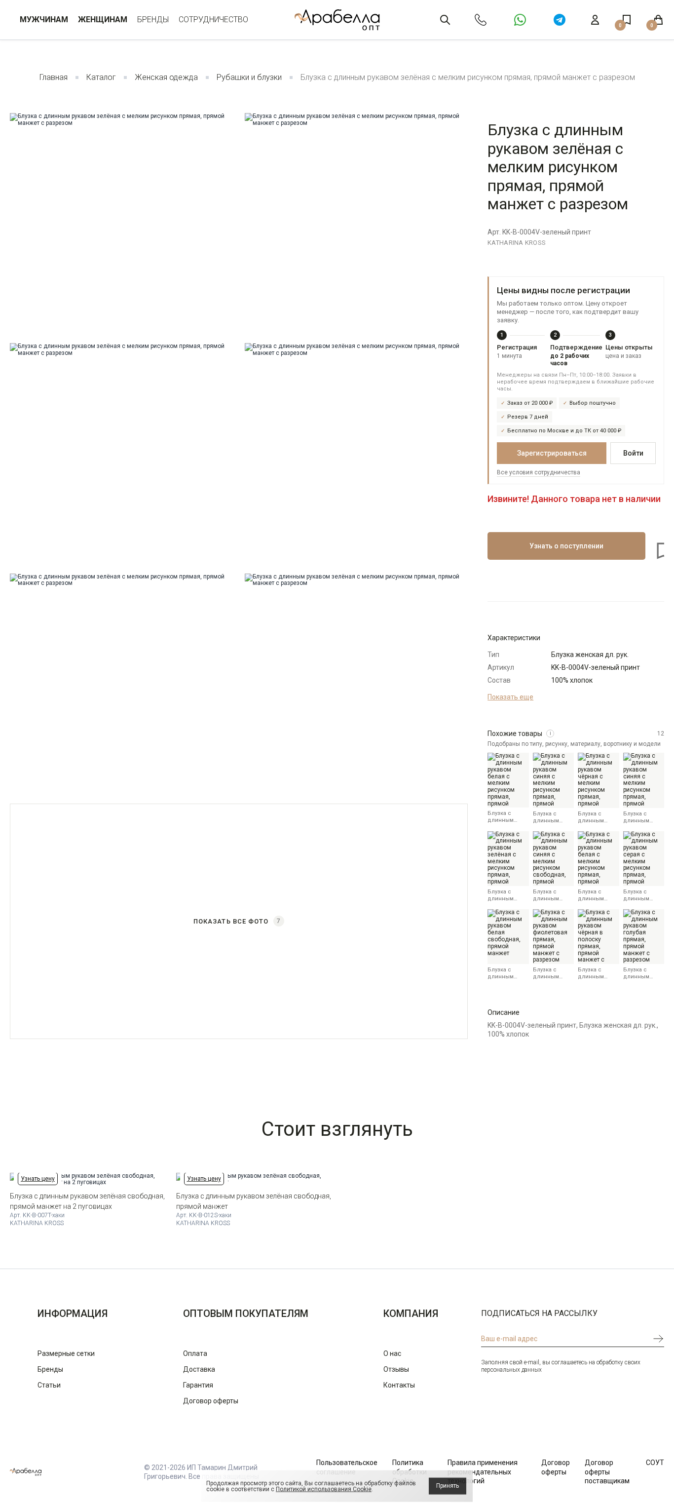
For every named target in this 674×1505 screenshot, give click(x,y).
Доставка (199, 1369)
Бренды (153, 19)
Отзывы (396, 1369)
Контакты (399, 1385)
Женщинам (102, 19)
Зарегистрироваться (552, 453)
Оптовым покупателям (245, 1313)
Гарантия (198, 1385)
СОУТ (655, 1462)
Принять (447, 1485)
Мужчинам (44, 19)
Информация (72, 1313)
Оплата (195, 1353)
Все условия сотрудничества (538, 472)
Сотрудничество (213, 19)
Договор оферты (210, 1401)
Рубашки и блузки (249, 77)
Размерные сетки (66, 1353)
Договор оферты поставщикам (607, 1471)
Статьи (49, 1385)
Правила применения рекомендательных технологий (483, 1471)
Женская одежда (166, 77)
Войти (633, 453)
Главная (53, 77)
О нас (392, 1353)
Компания (410, 1313)
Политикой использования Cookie (324, 1489)
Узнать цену (38, 1178)
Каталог (101, 77)
